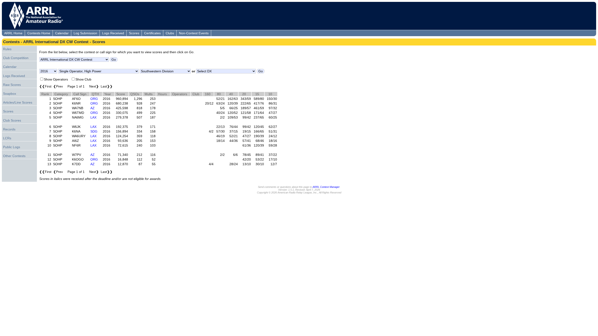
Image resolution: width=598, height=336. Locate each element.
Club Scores (12, 120)
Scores (134, 33)
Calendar (62, 33)
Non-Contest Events (194, 33)
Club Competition (15, 58)
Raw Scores (12, 85)
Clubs (170, 33)
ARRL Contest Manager (326, 187)
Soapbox (9, 93)
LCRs (7, 138)
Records (9, 129)
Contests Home (38, 33)
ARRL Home (13, 33)
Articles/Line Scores (17, 102)
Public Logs (11, 147)
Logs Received (113, 33)
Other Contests (14, 156)
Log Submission (85, 33)
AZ (92, 108)
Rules (7, 49)
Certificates (152, 33)
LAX (93, 117)
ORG (94, 99)
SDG (93, 131)
